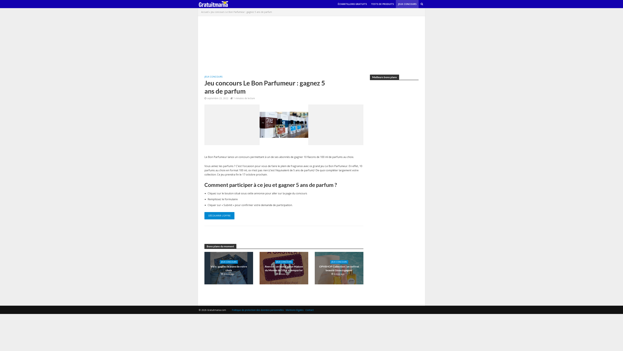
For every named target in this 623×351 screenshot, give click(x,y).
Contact (309, 310)
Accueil (204, 11)
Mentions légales (295, 310)
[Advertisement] (311, 45)
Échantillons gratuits (352, 4)
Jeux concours (407, 4)
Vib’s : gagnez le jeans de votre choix (229, 268)
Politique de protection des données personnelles (258, 310)
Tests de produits (382, 4)
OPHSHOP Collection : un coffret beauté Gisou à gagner (339, 268)
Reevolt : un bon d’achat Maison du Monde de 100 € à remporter (284, 268)
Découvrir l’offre (219, 215)
